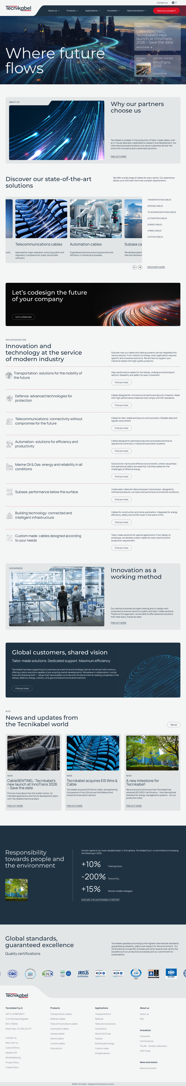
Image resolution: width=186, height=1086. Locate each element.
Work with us (12, 1042)
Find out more (121, 382)
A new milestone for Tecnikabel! (142, 782)
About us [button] (52, 10)
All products (56, 1048)
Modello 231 (11, 1052)
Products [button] (71, 10)
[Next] (140, 267)
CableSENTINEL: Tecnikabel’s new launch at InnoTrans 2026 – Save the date (154, 36)
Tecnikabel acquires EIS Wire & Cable (92, 782)
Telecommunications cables (68, 244)
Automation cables (116, 244)
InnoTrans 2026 (162, 64)
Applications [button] (91, 10)
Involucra (110, 1084)
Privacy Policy (12, 1062)
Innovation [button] (112, 10)
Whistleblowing (13, 1057)
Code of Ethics (13, 1047)
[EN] (176, 2)
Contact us (162, 2)
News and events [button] (135, 10)
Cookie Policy (12, 1067)
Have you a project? (166, 10)
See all (174, 724)
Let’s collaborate (23, 316)
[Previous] (134, 267)
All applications (102, 1053)
